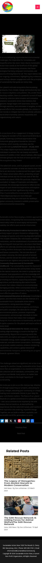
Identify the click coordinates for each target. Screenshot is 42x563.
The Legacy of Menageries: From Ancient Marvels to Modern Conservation (19, 483)
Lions (6, 527)
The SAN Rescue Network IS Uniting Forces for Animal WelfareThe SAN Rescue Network (20, 521)
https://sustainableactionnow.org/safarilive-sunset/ (19, 193)
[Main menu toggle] (37, 7)
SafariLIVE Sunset (9, 30)
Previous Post (21, 427)
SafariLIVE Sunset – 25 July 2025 (26, 147)
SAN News (21, 30)
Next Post (21, 433)
